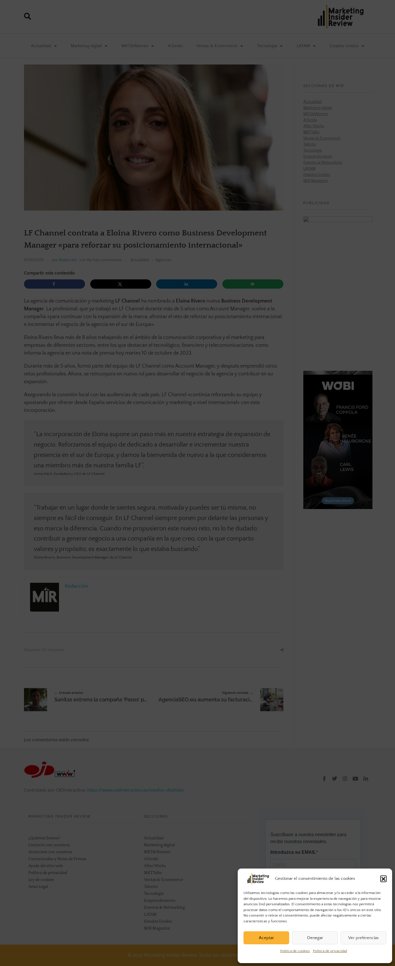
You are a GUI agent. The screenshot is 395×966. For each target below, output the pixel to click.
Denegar (315, 937)
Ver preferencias (363, 937)
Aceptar (266, 937)
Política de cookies (295, 951)
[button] (383, 879)
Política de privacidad (330, 951)
